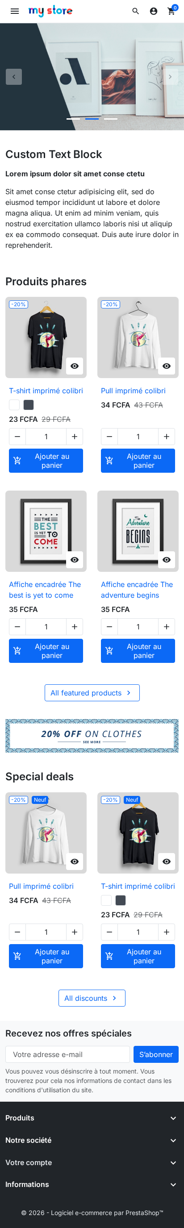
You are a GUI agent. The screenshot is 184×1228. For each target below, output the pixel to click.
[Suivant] (170, 76)
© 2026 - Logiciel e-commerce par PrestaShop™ (92, 1212)
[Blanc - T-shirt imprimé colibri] (14, 405)
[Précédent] (14, 76)
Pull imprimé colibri (133, 390)
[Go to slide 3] (110, 119)
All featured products (91, 692)
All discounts (91, 998)
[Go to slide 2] (92, 119)
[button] (136, 11)
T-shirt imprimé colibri (46, 390)
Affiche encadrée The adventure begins (137, 589)
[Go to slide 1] (73, 119)
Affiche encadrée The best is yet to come (45, 589)
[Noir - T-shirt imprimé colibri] (28, 405)
